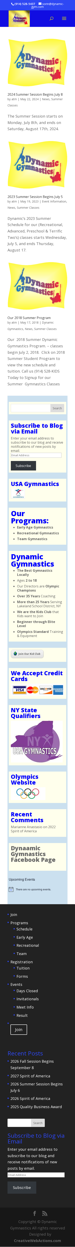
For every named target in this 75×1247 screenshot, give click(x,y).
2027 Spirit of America (30, 1075)
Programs (19, 922)
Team (21, 953)
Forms (22, 976)
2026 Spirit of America (30, 1098)
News (46, 99)
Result (22, 1015)
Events (16, 984)
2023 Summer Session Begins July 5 (35, 196)
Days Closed (27, 990)
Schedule (24, 929)
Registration (21, 961)
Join (13, 914)
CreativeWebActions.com (37, 1240)
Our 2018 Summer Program (29, 318)
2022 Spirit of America (33, 829)
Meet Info (25, 1007)
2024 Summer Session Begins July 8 (35, 94)
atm (14, 99)
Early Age (24, 937)
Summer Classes (28, 208)
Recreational (27, 945)
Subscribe (23, 465)
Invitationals (27, 998)
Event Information (54, 201)
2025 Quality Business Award (36, 1106)
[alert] (37, 889)
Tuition (23, 968)
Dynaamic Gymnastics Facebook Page (33, 853)
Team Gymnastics (32, 539)
